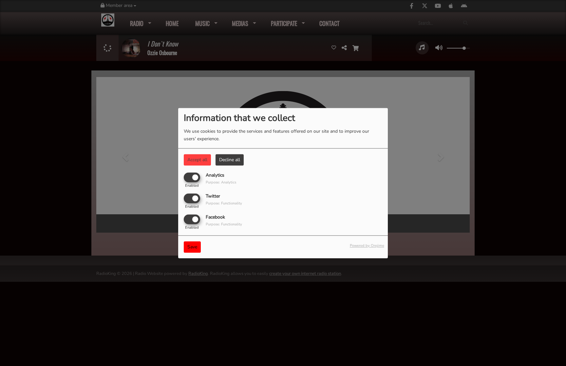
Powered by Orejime (367, 245)
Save (192, 247)
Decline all (229, 160)
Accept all (197, 160)
